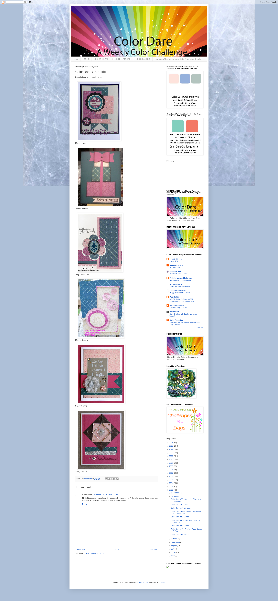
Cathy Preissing (176, 320)
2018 (171, 470)
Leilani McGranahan (178, 291)
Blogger (162, 582)
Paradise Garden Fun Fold (179, 274)
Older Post (153, 549)
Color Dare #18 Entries (180, 517)
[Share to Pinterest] (117, 478)
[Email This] (106, 478)
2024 (171, 449)
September (175, 542)
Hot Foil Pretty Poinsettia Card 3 (181, 280)
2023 (171, 453)
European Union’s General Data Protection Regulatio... (180, 59)
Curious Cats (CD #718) (178, 308)
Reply (84, 504)
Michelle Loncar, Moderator (181, 278)
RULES (86, 59)
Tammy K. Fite (175, 272)
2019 (171, 466)
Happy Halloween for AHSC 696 (181, 293)
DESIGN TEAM (101, 59)
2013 (171, 487)
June (173, 552)
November (175, 496)
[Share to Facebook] (114, 478)
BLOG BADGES (143, 59)
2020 (171, 463)
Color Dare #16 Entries (180, 535)
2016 (171, 476)
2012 (171, 490)
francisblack (143, 582)
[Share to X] (111, 478)
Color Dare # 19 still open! (181, 508)
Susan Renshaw (176, 265)
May (173, 556)
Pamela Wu (174, 297)
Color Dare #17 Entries (180, 526)
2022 (171, 456)
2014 (171, 483)
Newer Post (80, 549)
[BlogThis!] (108, 478)
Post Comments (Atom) (95, 553)
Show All (200, 327)
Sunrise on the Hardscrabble (180, 286)
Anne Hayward (176, 284)
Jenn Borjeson (176, 259)
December (175, 493)
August (174, 546)
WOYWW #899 (175, 267)
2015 (171, 480)
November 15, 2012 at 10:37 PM (105, 494)
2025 (171, 446)
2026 (171, 443)
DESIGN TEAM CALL (122, 59)
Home (75, 59)
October (174, 539)
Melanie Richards (177, 305)
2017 (171, 473)
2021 (171, 459)
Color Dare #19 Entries (180, 505)
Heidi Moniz (174, 312)
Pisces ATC (174, 261)
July (173, 549)
